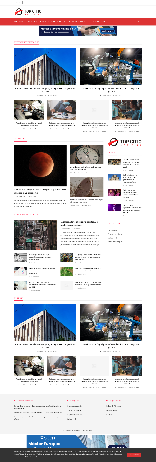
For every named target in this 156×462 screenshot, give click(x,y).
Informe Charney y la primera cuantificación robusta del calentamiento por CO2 (42, 284)
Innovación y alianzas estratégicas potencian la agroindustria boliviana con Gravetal (94, 125)
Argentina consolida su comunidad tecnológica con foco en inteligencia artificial (127, 125)
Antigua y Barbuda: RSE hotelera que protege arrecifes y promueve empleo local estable (88, 257)
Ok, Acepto (134, 455)
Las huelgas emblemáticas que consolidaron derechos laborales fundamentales (40, 257)
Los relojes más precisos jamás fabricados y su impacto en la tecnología (38, 412)
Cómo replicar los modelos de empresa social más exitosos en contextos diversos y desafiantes (43, 270)
